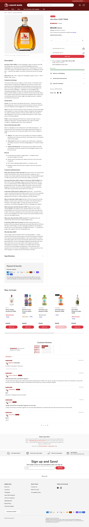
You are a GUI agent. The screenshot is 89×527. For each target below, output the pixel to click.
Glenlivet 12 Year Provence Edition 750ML (26, 311)
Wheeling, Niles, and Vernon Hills (37, 440)
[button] (83, 5)
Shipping (52, 30)
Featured (10, 12)
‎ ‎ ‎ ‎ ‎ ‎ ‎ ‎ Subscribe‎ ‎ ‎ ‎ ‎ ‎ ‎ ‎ (60, 468)
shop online (51, 446)
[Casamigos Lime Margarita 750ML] (44, 300)
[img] (9, 360)
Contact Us (34, 487)
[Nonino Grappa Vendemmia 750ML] (12, 300)
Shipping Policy (8, 500)
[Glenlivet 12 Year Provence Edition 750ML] (28, 300)
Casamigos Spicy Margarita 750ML (59, 310)
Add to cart (67, 56)
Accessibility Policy (36, 492)
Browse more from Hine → (56, 35)
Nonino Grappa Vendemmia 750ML (11, 310)
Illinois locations (43, 446)
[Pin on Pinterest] (60, 92)
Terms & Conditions (9, 498)
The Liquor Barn (11, 518)
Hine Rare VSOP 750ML (17, 12)
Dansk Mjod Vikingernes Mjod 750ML (76, 311)
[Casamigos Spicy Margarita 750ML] (61, 300)
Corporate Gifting (8, 506)
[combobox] (50, 5)
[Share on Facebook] (57, 92)
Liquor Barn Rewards (9, 495)
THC (44, 9)
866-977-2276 (35, 489)
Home (5, 12)
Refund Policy (7, 503)
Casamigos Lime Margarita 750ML (43, 310)
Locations (7, 489)
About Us (6, 487)
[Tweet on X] (55, 92)
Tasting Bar (7, 492)
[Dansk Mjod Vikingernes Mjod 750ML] (77, 300)
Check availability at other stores (60, 64)
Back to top (44, 476)
